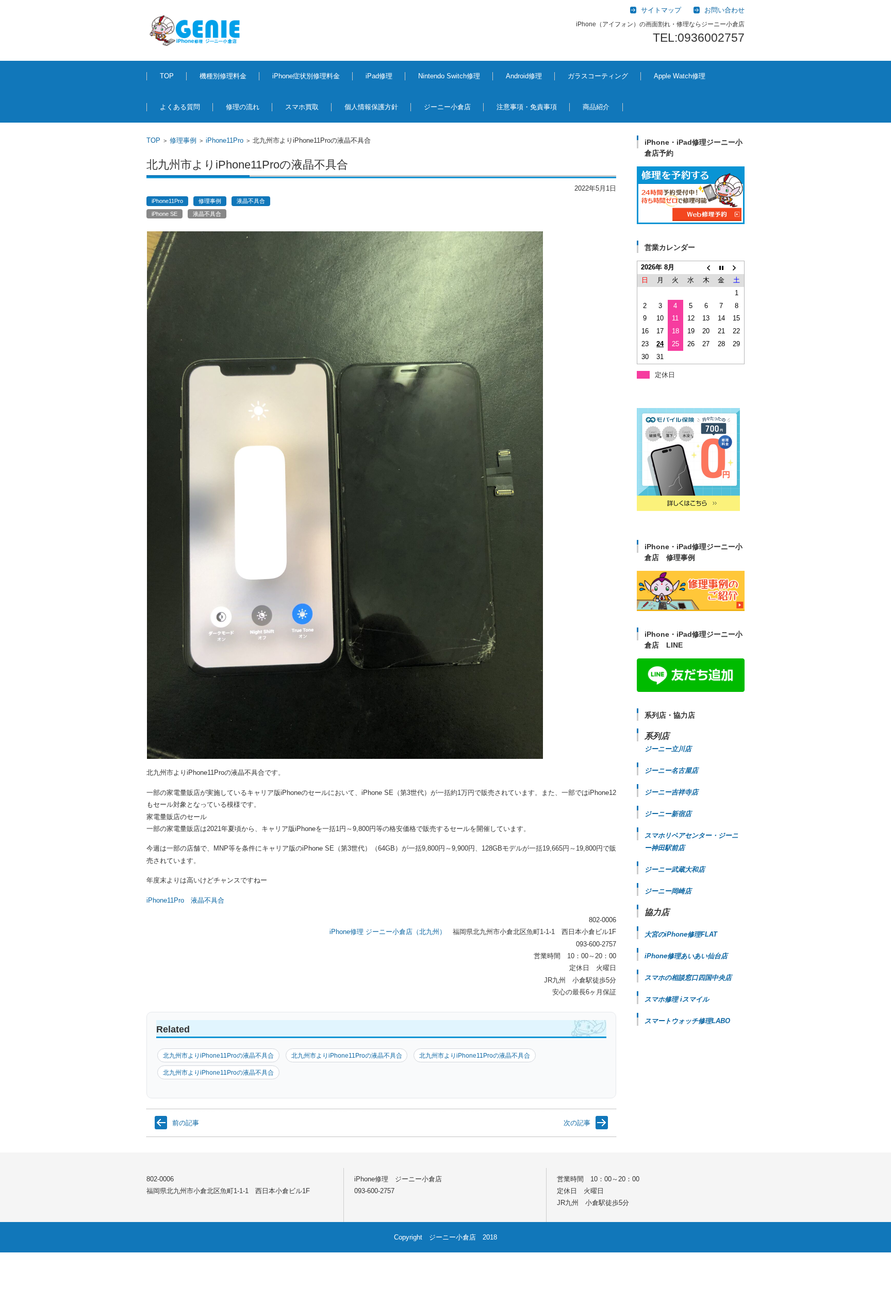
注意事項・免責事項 (527, 107)
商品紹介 (596, 107)
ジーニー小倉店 (447, 107)
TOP (167, 76)
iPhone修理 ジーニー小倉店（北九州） (387, 932)
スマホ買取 (302, 107)
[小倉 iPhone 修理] (691, 195)
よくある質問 (180, 107)
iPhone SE (164, 214)
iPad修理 (379, 76)
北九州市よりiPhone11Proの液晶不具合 (218, 1055)
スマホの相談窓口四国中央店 (688, 977)
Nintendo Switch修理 (449, 76)
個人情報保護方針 (371, 107)
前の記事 (185, 1123)
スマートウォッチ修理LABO (687, 1021)
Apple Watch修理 (679, 76)
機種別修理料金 (223, 76)
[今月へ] (721, 267)
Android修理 (524, 76)
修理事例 (183, 140)
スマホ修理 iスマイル (677, 999)
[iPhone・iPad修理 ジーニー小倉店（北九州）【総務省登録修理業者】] (196, 30)
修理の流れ (242, 107)
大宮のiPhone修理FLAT (681, 934)
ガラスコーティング (598, 76)
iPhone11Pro (224, 140)
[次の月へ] (737, 267)
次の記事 (577, 1123)
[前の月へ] (706, 267)
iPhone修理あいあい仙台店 (686, 956)
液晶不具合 (251, 201)
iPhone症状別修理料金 (306, 76)
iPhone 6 (302, 1141)
